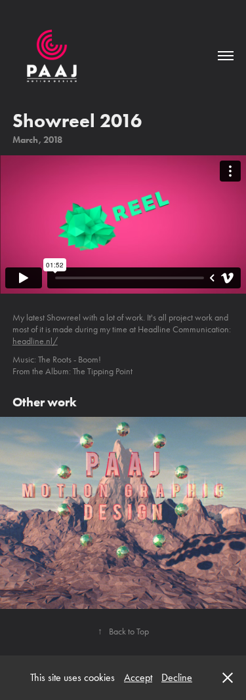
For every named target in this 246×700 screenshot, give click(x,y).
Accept (138, 677)
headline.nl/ (35, 341)
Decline (176, 677)
